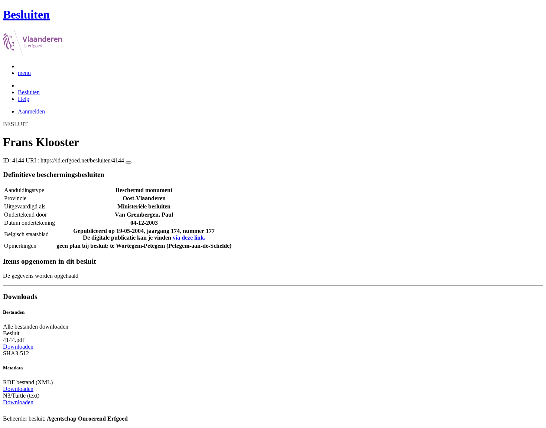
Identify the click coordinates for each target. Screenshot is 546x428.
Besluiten (29, 92)
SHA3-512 (16, 353)
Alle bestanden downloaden (35, 326)
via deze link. (189, 237)
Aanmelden (31, 111)
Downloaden (18, 346)
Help (23, 99)
